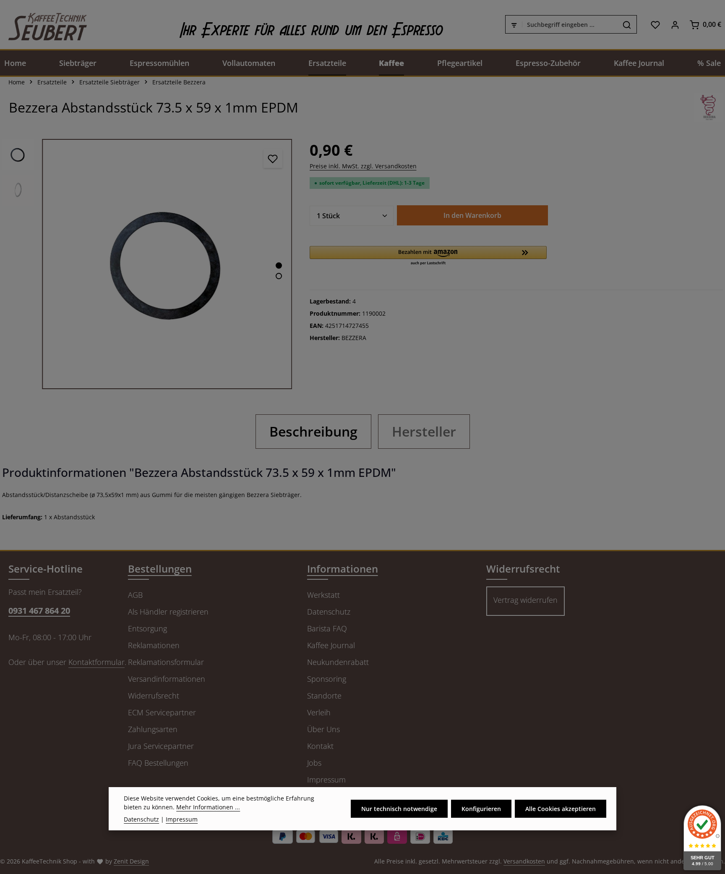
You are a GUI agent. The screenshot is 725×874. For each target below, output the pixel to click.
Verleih (319, 712)
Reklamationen (154, 645)
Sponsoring (326, 679)
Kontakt (320, 746)
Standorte (324, 696)
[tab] (313, 431)
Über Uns (323, 729)
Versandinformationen (166, 679)
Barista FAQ (327, 628)
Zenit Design (131, 861)
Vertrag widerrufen (525, 600)
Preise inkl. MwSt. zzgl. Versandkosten (363, 166)
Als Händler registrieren (168, 612)
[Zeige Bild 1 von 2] (279, 265)
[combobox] (570, 25)
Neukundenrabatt (338, 662)
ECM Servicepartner (162, 712)
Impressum (326, 780)
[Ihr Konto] (675, 25)
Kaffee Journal (331, 645)
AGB (135, 595)
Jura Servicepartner (161, 746)
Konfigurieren (481, 809)
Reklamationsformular (166, 662)
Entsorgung (147, 628)
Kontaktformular (96, 662)
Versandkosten (524, 861)
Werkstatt (323, 595)
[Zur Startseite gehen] (43, 24)
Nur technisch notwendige (399, 809)
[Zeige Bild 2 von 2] (279, 276)
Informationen (342, 569)
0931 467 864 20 (39, 610)
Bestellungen (160, 569)
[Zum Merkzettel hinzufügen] (272, 158)
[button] (428, 256)
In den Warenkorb (472, 215)
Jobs (314, 763)
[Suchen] (627, 25)
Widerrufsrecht (153, 696)
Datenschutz (328, 612)
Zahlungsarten (152, 729)
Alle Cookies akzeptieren (560, 809)
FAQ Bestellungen (158, 763)
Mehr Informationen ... (208, 807)
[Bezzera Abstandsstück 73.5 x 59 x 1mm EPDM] (167, 264)
